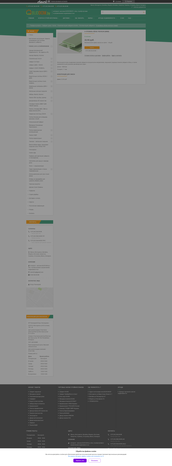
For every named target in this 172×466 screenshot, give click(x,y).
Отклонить (94, 460)
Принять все (80, 460)
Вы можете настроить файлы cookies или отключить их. (85, 456)
